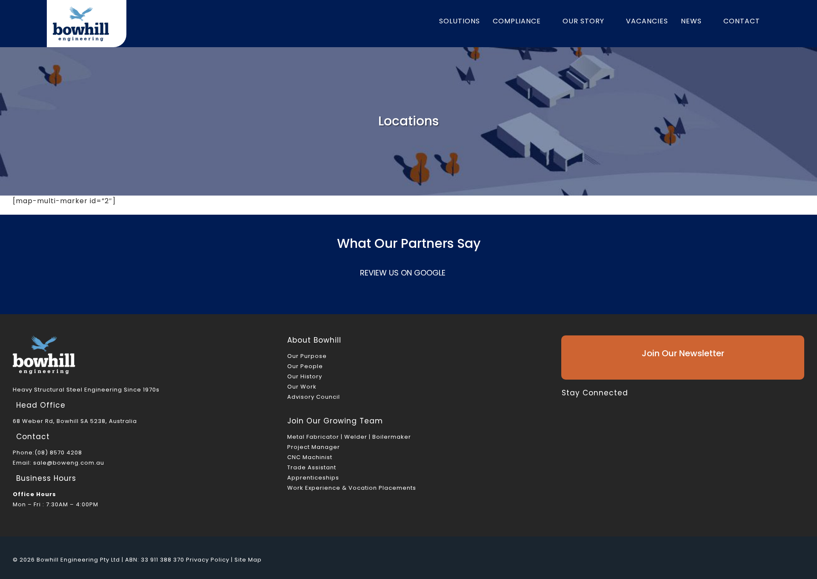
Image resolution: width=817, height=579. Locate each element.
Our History (304, 376)
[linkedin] (606, 406)
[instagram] (592, 406)
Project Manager (313, 447)
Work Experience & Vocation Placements (351, 488)
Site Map (248, 560)
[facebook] (564, 406)
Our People (305, 366)
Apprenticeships (313, 478)
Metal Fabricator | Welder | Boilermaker (349, 437)
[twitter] (578, 406)
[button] (775, 21)
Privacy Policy (207, 560)
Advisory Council (313, 397)
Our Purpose (307, 356)
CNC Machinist (309, 457)
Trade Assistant (311, 467)
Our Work (302, 387)
